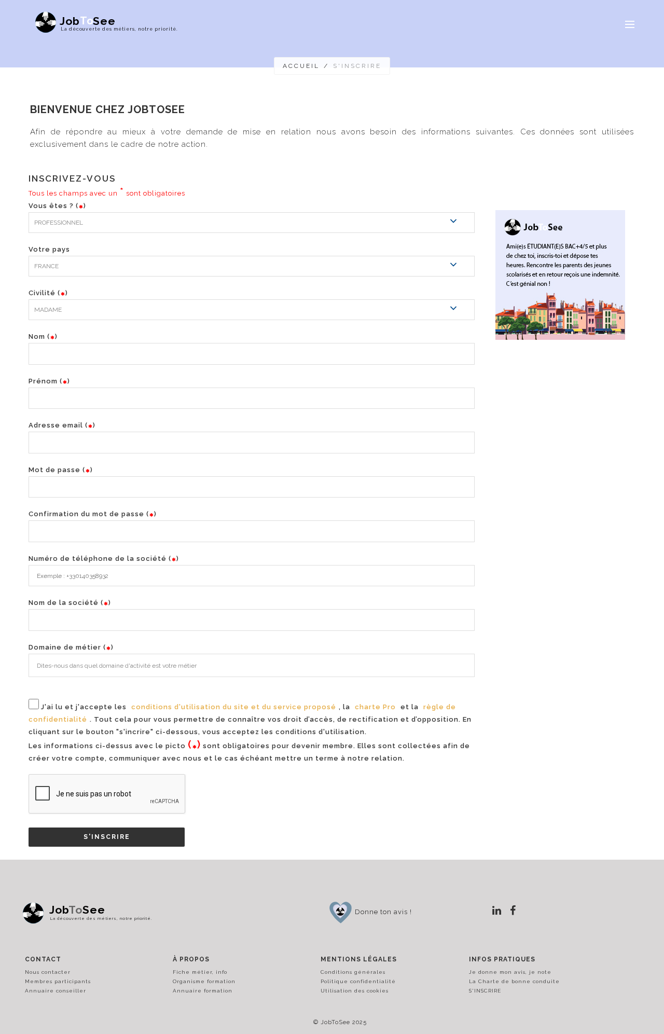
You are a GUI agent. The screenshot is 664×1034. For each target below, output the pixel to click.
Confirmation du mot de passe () (93, 514)
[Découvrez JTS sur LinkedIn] (497, 910)
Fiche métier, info (200, 972)
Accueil (301, 66)
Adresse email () (62, 425)
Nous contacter (48, 972)
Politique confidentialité (358, 981)
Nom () (43, 336)
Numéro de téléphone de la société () (104, 558)
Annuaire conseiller (55, 991)
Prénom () (49, 381)
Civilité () (48, 293)
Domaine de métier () (71, 647)
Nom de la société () (70, 602)
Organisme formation (204, 981)
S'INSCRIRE (485, 991)
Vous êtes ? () (57, 206)
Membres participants (58, 981)
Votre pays (49, 249)
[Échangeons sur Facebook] (513, 910)
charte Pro (375, 707)
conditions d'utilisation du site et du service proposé (233, 707)
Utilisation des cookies (355, 991)
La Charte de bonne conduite (514, 981)
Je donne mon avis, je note (510, 972)
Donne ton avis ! (383, 912)
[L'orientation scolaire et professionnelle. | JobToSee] (36, 913)
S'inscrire (107, 836)
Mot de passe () (61, 470)
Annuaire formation (202, 991)
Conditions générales (353, 972)
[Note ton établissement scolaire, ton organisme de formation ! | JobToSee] (340, 911)
